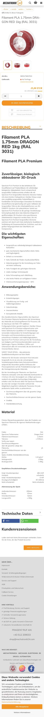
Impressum (6, 565)
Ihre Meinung (33, 548)
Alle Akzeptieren (22, 707)
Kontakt (4, 569)
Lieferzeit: (5, 79)
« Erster (5, 9)
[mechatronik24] (12, 3)
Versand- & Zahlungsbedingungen (14, 573)
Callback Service (8, 592)
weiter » (21, 9)
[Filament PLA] (22, 43)
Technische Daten (17, 513)
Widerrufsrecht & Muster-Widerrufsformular (18, 577)
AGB (3, 584)
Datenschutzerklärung (11, 702)
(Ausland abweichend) (26, 82)
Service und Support (9, 581)
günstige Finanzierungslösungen (15, 611)
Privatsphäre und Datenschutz (13, 588)
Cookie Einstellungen (9, 596)
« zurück (13, 9)
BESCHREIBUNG (16, 127)
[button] (11, 521)
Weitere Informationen (22, 712)
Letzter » (29, 9)
